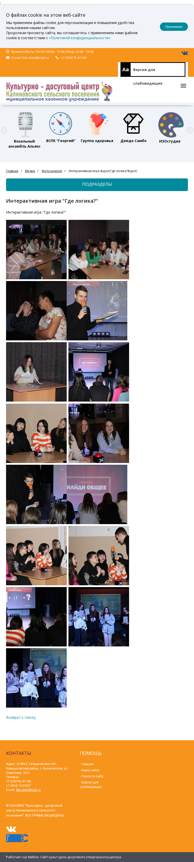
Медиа (30, 171)
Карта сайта (90, 770)
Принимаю (174, 26)
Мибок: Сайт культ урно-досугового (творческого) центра (74, 857)
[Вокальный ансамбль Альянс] (24, 123)
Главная (12, 171)
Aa (125, 69)
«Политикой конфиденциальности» (79, 37)
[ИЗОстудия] (169, 123)
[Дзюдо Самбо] (133, 123)
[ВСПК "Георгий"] (60, 123)
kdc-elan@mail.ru (35, 57)
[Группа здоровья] (97, 123)
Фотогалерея (52, 171)
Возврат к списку (21, 717)
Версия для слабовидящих (147, 72)
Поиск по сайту (93, 776)
